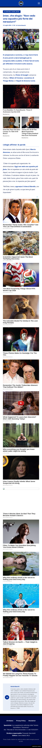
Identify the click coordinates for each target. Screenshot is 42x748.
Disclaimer (32, 720)
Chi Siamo (9, 720)
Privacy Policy (21, 720)
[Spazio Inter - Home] (21, 3)
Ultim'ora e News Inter (11, 11)
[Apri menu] (39, 3)
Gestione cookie (36, 746)
